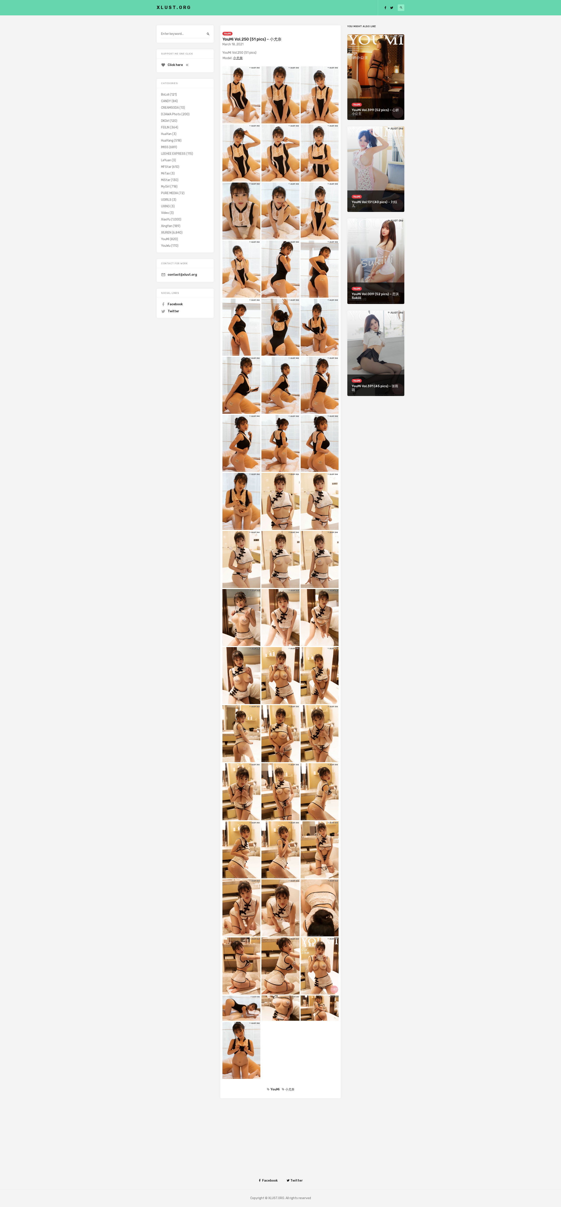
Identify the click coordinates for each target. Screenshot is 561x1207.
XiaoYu (165, 219)
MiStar (165, 180)
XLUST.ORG (174, 7)
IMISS (165, 147)
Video (165, 213)
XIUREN (166, 232)
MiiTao (165, 173)
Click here (175, 65)
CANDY (166, 101)
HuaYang (167, 140)
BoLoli (165, 94)
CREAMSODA (170, 108)
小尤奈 (238, 58)
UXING (165, 206)
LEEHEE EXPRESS (173, 154)
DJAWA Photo (171, 114)
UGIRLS (166, 200)
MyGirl (165, 186)
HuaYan (166, 134)
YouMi (227, 33)
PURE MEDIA (169, 193)
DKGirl (165, 121)
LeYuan (166, 160)
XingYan (166, 226)
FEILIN (165, 127)
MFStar (166, 167)
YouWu (165, 246)
